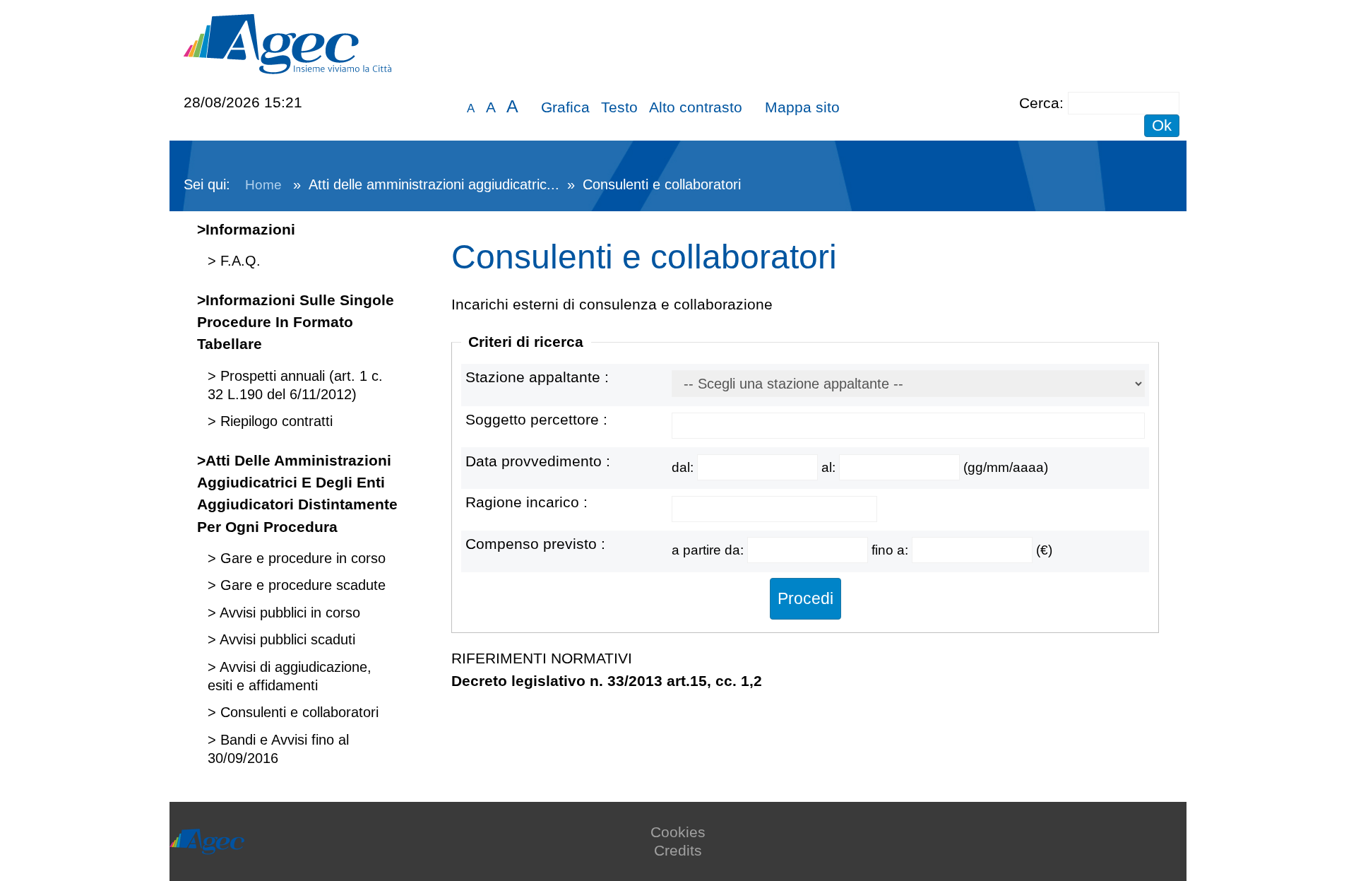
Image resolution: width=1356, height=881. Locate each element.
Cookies (678, 832)
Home (263, 184)
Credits (678, 850)
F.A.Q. (238, 260)
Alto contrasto (695, 107)
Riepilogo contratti (274, 421)
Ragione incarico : (526, 502)
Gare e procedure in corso (301, 558)
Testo (619, 107)
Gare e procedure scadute (301, 585)
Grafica (565, 107)
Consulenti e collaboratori (297, 712)
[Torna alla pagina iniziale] (287, 43)
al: (830, 467)
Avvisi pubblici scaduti (285, 639)
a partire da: (709, 550)
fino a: (892, 550)
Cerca (1039, 103)
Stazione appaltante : (537, 377)
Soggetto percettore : (536, 419)
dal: (684, 467)
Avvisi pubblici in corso (288, 612)
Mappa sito (802, 107)
